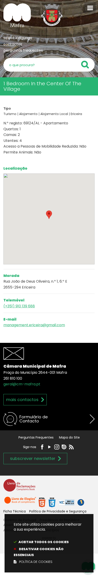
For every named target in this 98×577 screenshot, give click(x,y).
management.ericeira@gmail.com (34, 325)
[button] (49, 215)
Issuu (64, 447)
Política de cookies (35, 561)
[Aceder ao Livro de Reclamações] (19, 487)
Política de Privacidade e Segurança (57, 511)
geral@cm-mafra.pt (21, 384)
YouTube (49, 447)
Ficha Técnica (14, 511)
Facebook (42, 447)
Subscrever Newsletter (32, 458)
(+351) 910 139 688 (19, 306)
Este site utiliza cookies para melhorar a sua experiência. (48, 543)
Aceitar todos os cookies (43, 542)
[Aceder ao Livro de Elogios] (20, 502)
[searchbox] (49, 65)
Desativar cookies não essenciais (39, 552)
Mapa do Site (69, 437)
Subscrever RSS (71, 447)
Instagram (56, 447)
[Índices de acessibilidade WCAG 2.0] (61, 502)
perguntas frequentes (23, 50)
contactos (12, 44)
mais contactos (22, 399)
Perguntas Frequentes (36, 437)
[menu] (90, 8)
